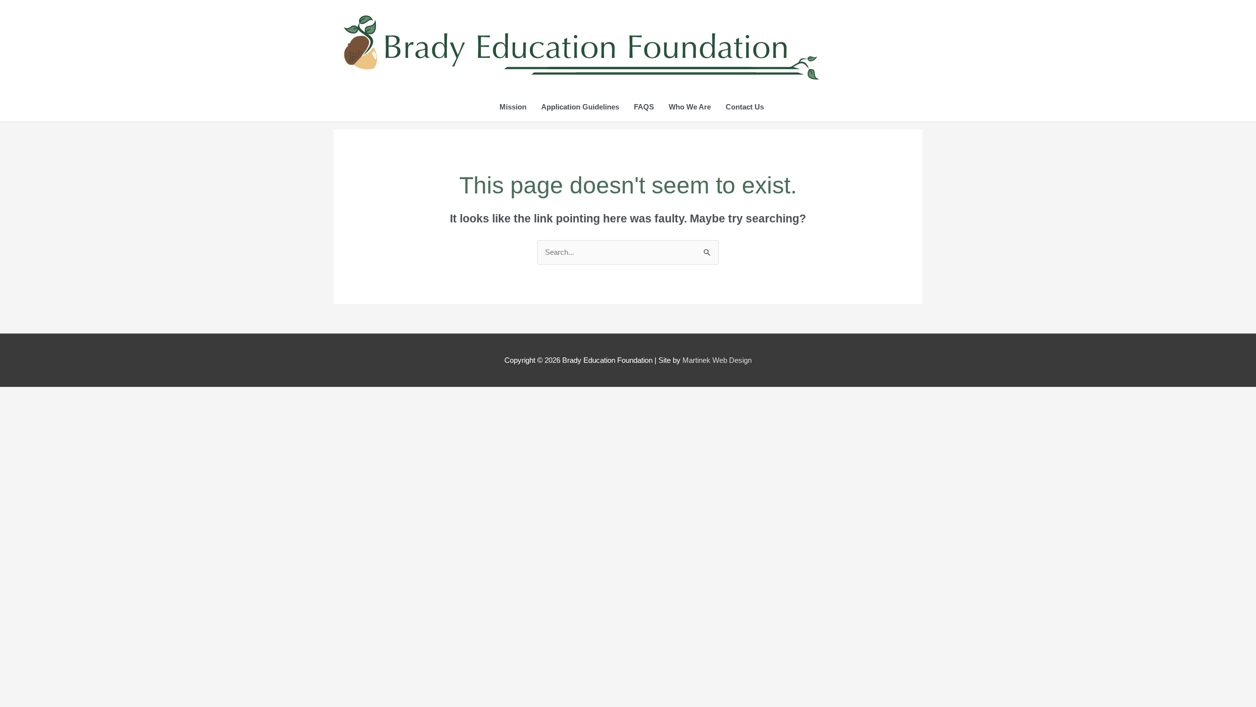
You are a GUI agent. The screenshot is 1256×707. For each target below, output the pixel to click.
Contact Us (745, 107)
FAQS (644, 107)
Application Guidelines (580, 107)
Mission (512, 107)
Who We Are (690, 107)
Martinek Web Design (717, 360)
